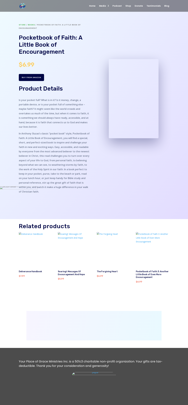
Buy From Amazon (31, 77)
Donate (139, 6)
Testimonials (154, 6)
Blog (166, 6)
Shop (128, 6)
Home (92, 6)
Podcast (117, 6)
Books (31, 25)
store (22, 25)
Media (102, 6)
